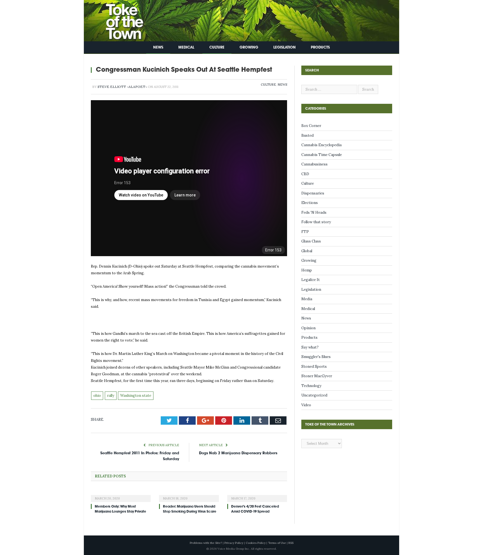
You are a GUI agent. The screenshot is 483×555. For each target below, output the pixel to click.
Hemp (306, 270)
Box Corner (311, 125)
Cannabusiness (314, 164)
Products (320, 47)
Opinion (308, 328)
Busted (307, 135)
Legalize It (310, 279)
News (158, 47)
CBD (305, 174)
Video (306, 405)
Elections (309, 202)
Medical (186, 47)
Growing (249, 47)
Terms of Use (277, 543)
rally (110, 395)
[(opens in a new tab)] (121, 495)
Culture (216, 47)
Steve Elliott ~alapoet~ (122, 87)
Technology (311, 385)
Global (306, 251)
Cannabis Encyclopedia (321, 145)
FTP (305, 231)
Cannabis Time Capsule (321, 154)
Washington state (135, 395)
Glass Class (311, 241)
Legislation (284, 47)
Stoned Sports (314, 366)
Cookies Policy (256, 543)
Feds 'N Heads (313, 212)
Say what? (310, 347)
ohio (97, 395)
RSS (290, 543)
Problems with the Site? (206, 543)
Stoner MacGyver (316, 376)
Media (306, 299)
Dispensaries (312, 193)
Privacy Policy (233, 543)
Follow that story (316, 222)
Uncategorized (314, 395)
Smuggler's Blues (316, 356)
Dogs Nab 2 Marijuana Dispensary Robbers (238, 453)
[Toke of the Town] (119, 19)
